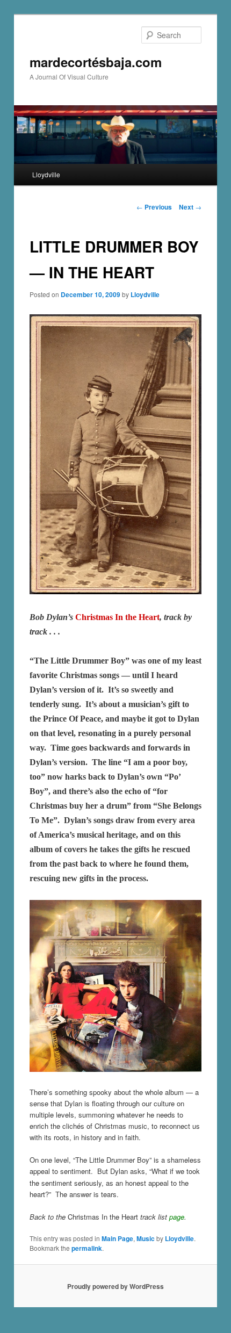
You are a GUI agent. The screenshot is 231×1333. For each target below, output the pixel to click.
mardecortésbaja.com (96, 62)
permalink (86, 1248)
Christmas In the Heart (117, 617)
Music (145, 1238)
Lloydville (46, 174)
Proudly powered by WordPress (115, 1286)
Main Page (117, 1238)
